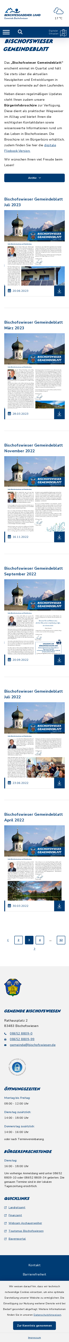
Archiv (32, 178)
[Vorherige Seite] (8, 940)
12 (61, 940)
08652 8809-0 (21, 1033)
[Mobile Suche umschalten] (20, 32)
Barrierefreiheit (34, 1274)
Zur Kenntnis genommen (34, 1326)
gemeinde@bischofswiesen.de (33, 1045)
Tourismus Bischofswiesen (26, 1231)
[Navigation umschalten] (6, 32)
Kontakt (34, 1265)
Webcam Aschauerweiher (25, 1223)
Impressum (34, 1337)
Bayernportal (17, 1239)
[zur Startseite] (22, 13)
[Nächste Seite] (34, 948)
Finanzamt (15, 1215)
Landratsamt (16, 1207)
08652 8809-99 (22, 1039)
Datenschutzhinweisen (47, 1315)
